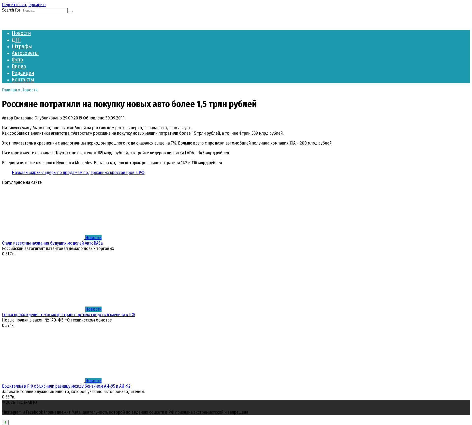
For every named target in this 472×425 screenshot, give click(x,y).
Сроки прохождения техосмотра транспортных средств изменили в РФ (68, 314)
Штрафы (22, 46)
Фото (17, 59)
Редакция (23, 73)
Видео (19, 66)
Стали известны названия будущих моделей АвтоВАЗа (52, 243)
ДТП (16, 39)
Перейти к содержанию (24, 4)
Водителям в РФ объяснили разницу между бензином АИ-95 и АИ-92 (66, 386)
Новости (21, 33)
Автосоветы (25, 53)
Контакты (23, 79)
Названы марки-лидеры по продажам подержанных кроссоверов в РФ (78, 172)
